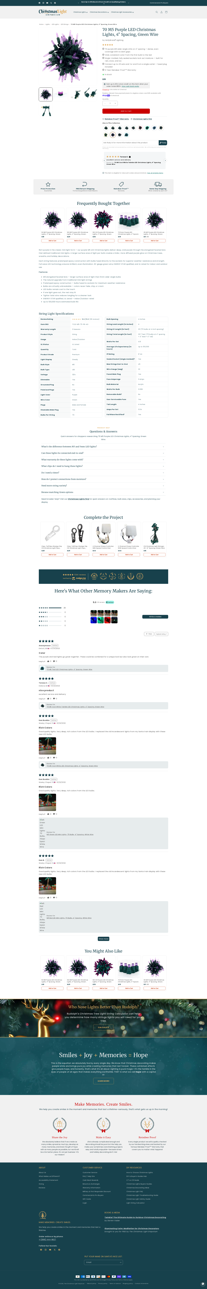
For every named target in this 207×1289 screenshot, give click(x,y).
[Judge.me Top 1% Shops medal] (130, 576)
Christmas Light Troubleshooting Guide (142, 1195)
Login (85, 1203)
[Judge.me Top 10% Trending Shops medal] (139, 576)
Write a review (155, 616)
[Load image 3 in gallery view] (75, 94)
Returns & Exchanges (91, 1184)
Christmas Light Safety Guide (138, 1199)
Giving (41, 1184)
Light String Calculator (135, 1203)
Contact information (141, 1283)
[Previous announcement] (78, 3)
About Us (42, 1172)
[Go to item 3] (107, 613)
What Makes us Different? (49, 1176)
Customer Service (90, 1172)
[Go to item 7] (107, 620)
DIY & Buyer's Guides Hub (136, 1176)
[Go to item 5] (94, 620)
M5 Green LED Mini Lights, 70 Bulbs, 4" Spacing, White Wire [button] (70, 834)
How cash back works (130, 86)
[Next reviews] (165, 160)
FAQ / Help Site (89, 1176)
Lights (47, 24)
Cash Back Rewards (90, 1180)
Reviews (42, 1188)
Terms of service (115, 1283)
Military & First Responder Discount (97, 1191)
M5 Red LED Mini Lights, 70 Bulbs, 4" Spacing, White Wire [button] (69, 918)
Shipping (105, 89)
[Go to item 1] (94, 613)
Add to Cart (52, 240)
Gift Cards (87, 1199)
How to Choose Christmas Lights (139, 1172)
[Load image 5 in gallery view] (46, 109)
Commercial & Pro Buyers (93, 1195)
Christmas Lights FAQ (142, 119)
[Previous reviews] (104, 160)
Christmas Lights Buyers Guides (139, 1184)
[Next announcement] (128, 3)
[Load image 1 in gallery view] (46, 94)
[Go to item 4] (114, 613)
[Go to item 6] (100, 620)
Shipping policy (128, 1283)
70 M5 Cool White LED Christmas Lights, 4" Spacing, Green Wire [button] (72, 766)
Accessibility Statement (48, 1180)
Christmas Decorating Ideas (137, 1188)
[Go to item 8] (114, 620)
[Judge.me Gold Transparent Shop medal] (112, 576)
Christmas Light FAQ (134, 1191)
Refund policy (91, 1283)
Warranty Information (91, 1188)
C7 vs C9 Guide (132, 1180)
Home (41, 24)
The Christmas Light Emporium (74, 1283)
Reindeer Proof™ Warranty (117, 119)
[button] (156, 12)
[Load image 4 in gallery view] (90, 94)
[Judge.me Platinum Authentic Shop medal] (103, 576)
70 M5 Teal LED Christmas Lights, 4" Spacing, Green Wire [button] (69, 669)
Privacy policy (102, 1283)
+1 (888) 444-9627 (47, 1239)
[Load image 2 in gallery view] (60, 94)
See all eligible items (155, 173)
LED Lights (55, 24)
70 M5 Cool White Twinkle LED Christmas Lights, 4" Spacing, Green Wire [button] (75, 707)
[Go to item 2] (100, 613)
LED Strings (65, 24)
